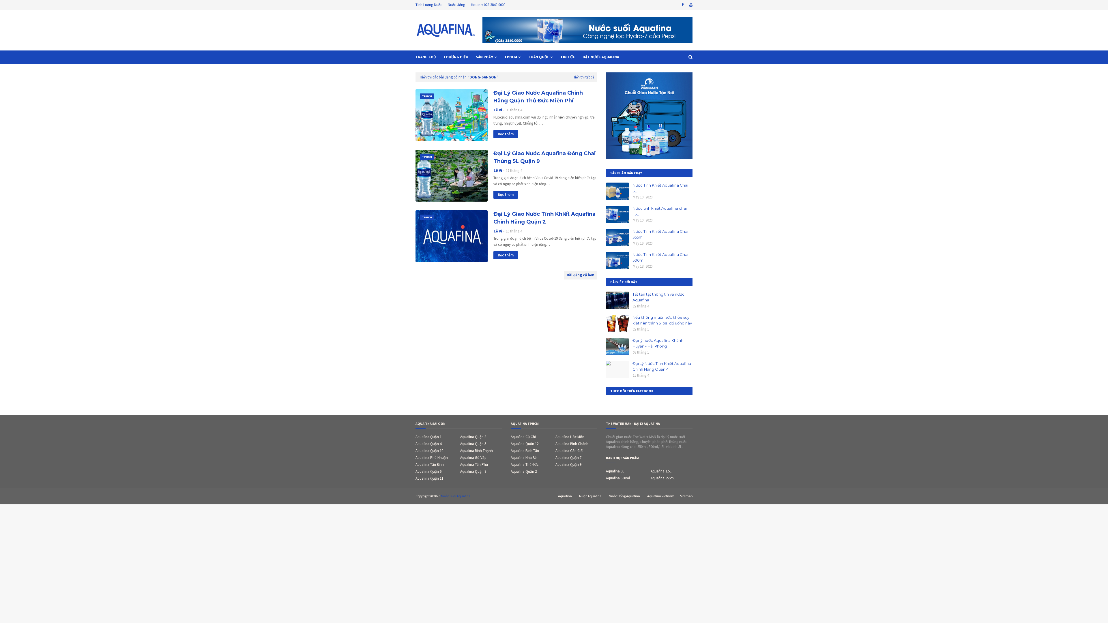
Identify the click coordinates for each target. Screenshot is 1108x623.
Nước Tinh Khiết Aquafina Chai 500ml (660, 257)
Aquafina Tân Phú (474, 464)
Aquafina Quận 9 (568, 464)
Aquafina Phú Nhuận (431, 457)
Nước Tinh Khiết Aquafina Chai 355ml (660, 234)
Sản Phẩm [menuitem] (484, 57)
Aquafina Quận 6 (428, 471)
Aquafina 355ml (663, 478)
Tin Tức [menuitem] (567, 57)
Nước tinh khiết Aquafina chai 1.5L (659, 211)
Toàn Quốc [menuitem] (538, 57)
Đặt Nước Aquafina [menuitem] (601, 57)
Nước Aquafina (590, 496)
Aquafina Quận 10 (429, 450)
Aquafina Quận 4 (428, 443)
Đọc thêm (506, 134)
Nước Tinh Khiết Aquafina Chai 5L (660, 188)
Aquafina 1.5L (661, 471)
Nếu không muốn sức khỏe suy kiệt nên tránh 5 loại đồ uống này (662, 320)
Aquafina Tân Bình (429, 464)
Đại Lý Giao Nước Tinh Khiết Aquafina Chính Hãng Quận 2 (544, 218)
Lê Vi (498, 110)
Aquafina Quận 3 (473, 436)
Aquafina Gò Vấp (473, 457)
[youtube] (690, 5)
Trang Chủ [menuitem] (425, 57)
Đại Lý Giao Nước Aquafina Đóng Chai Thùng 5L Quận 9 (544, 157)
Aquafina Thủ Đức (524, 464)
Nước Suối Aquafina (456, 496)
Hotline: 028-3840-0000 (488, 4)
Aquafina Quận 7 (568, 457)
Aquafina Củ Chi (523, 436)
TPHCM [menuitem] (510, 57)
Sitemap (686, 496)
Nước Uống (456, 4)
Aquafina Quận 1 (428, 436)
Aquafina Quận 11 (429, 478)
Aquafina (565, 496)
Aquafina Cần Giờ (569, 450)
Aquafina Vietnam (660, 496)
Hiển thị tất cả (583, 77)
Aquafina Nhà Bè (523, 457)
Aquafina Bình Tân (525, 450)
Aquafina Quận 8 (473, 471)
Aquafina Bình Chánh (571, 443)
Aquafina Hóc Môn (569, 436)
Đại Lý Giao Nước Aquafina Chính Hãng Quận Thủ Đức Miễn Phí (538, 97)
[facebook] (682, 5)
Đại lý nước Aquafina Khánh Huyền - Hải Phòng (657, 343)
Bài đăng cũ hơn (580, 275)
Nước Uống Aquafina (624, 496)
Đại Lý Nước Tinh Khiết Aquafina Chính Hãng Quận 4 (661, 366)
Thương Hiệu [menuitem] (455, 57)
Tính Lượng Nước (428, 4)
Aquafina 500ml (618, 478)
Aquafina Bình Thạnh (476, 450)
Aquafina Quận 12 (524, 443)
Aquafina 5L (615, 471)
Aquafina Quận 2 (524, 471)
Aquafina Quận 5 (473, 443)
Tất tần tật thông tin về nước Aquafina (658, 297)
